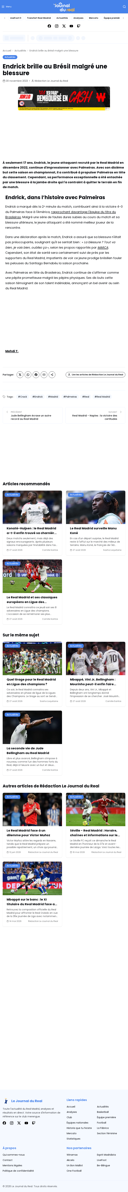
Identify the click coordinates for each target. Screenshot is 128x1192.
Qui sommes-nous (14, 1154)
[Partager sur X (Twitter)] (20, 374)
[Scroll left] (5, 18)
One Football (74, 1170)
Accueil (7, 50)
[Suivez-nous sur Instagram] (56, 26)
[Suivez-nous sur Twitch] (78, 26)
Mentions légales (12, 1165)
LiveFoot (101, 1160)
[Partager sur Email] (44, 374)
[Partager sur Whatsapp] (28, 374)
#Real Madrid (102, 396)
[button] (6, 6)
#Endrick (37, 396)
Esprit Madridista (106, 1154)
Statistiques (73, 1138)
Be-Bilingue (103, 1165)
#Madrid (53, 396)
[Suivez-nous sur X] (64, 26)
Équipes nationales (77, 1122)
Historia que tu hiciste (79, 1128)
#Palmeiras (70, 396)
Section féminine (107, 1133)
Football (101, 1122)
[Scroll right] (123, 18)
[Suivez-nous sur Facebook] (49, 26)
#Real (85, 396)
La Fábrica (103, 1128)
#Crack (22, 396)
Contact (7, 1160)
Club (69, 1117)
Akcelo (70, 1160)
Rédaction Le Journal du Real (51, 81)
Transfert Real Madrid (39, 18)
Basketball (103, 1112)
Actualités (62, 18)
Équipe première (112, 18)
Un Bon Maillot (75, 1165)
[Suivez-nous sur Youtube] (71, 26)
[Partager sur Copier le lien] (52, 374)
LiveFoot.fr (15, 18)
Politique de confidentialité (18, 1170)
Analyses (78, 18)
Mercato (93, 18)
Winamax (72, 1154)
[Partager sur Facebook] (36, 374)
